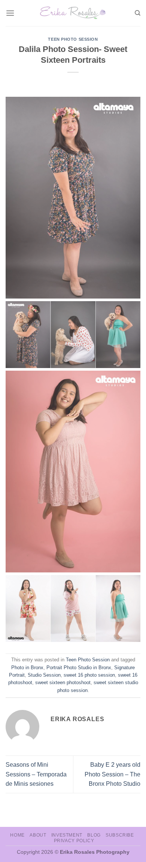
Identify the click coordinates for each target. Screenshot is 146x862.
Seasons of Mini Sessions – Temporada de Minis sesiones (36, 774)
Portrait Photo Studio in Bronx (78, 667)
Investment (66, 835)
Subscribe (120, 835)
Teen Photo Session (73, 39)
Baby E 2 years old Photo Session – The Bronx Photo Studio (112, 774)
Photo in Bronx (27, 667)
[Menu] (10, 13)
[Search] (137, 13)
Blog (93, 835)
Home (17, 835)
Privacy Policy (74, 840)
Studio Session (44, 675)
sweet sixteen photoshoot (63, 682)
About (38, 835)
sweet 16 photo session (89, 675)
